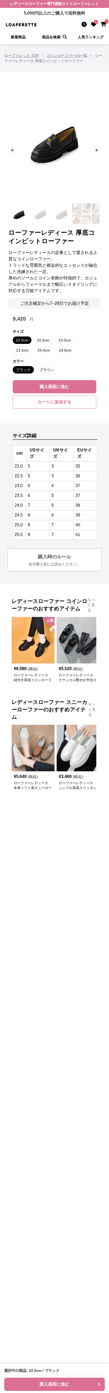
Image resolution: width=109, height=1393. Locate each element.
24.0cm (44, 350)
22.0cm (22, 340)
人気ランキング (91, 37)
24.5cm (65, 350)
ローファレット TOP (21, 55)
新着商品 (18, 37)
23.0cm (64, 340)
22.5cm (43, 340)
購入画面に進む (54, 386)
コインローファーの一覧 (67, 55)
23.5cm (22, 350)
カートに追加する (54, 402)
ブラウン (46, 370)
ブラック (23, 370)
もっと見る (91, 604)
